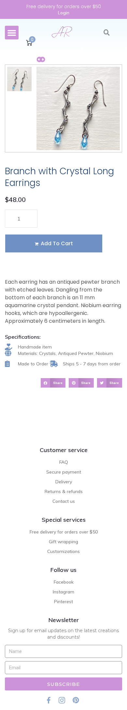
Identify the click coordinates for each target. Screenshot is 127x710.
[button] (12, 32)
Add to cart (57, 243)
